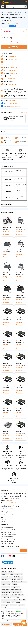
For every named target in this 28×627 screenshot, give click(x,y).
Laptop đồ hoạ (5, 589)
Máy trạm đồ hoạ (6, 579)
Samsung (19, 579)
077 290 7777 (13, 73)
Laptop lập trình (6, 582)
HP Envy (4, 607)
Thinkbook (23, 582)
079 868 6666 (13, 62)
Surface (14, 579)
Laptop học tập (18, 574)
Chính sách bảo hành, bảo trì (8, 541)
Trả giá (22, 31)
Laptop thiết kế (18, 576)
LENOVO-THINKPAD (15, 14)
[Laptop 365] (6, 2)
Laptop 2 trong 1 (6, 599)
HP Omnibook (5, 597)
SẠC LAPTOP (4, 14)
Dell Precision (13, 594)
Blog (2, 517)
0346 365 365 (12, 84)
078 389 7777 (12, 70)
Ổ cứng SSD (22, 599)
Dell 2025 (20, 594)
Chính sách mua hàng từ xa (8, 532)
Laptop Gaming (15, 587)
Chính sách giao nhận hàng (8, 539)
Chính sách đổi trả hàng (7, 543)
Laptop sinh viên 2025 (7, 574)
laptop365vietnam (15, 106)
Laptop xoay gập (6, 584)
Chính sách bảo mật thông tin (8, 534)
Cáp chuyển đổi (15, 582)
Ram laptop (15, 599)
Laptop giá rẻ (5, 594)
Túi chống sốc (5, 605)
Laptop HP (11, 571)
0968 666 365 (13, 59)
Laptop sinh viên (17, 592)
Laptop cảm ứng (14, 597)
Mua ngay (14, 46)
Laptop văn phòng (6, 592)
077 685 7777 (11, 78)
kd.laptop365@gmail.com (11, 502)
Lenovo (11, 576)
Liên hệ (3, 521)
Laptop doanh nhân (16, 589)
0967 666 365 (12, 56)
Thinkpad (4, 571)
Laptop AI (14, 584)
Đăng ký (23, 550)
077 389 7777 (13, 67)
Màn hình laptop (6, 587)
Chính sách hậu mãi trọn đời (8, 527)
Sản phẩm (10, 12)
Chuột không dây (15, 602)
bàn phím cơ (13, 605)
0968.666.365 (16, 615)
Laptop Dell (5, 576)
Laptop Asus (21, 605)
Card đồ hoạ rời (6, 602)
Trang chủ (3, 12)
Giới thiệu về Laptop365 (7, 515)
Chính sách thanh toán (7, 536)
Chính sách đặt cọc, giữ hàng (8, 530)
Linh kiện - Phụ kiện (20, 12)
